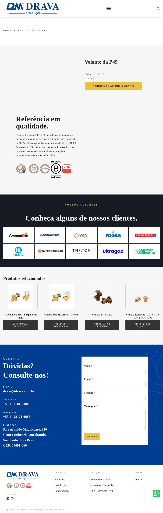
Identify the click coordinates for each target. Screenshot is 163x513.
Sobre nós (59, 479)
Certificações (60, 485)
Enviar (91, 436)
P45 (16, 30)
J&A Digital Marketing (54, 509)
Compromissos (61, 491)
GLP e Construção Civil (101, 491)
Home (7, 30)
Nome (88, 366)
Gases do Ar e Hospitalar (101, 485)
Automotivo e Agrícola (100, 479)
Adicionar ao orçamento (113, 86)
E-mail (88, 379)
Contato (138, 479)
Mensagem (90, 406)
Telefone (89, 392)
